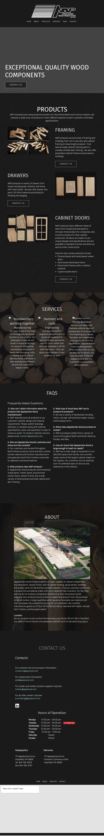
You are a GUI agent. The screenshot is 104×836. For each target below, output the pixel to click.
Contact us (52, 648)
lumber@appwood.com (25, 689)
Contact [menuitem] (62, 781)
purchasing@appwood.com (27, 698)
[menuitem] (28, 21)
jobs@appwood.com (24, 680)
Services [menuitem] (53, 781)
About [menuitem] (44, 781)
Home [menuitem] (38, 781)
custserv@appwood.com (31, 436)
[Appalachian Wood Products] (53, 11)
